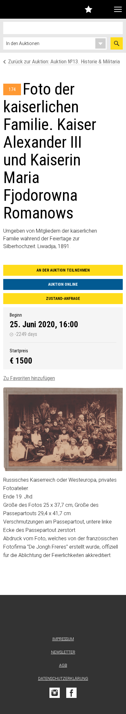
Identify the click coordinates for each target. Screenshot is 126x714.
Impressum (63, 639)
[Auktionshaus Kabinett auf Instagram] (54, 693)
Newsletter (63, 652)
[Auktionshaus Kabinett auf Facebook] (71, 693)
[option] (63, 429)
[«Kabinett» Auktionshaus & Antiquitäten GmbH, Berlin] (19, 9)
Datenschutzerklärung (63, 678)
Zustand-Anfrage (63, 298)
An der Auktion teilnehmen (63, 270)
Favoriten (88, 9)
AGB (63, 665)
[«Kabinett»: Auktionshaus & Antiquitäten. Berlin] (63, 617)
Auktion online (63, 284)
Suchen (116, 43)
